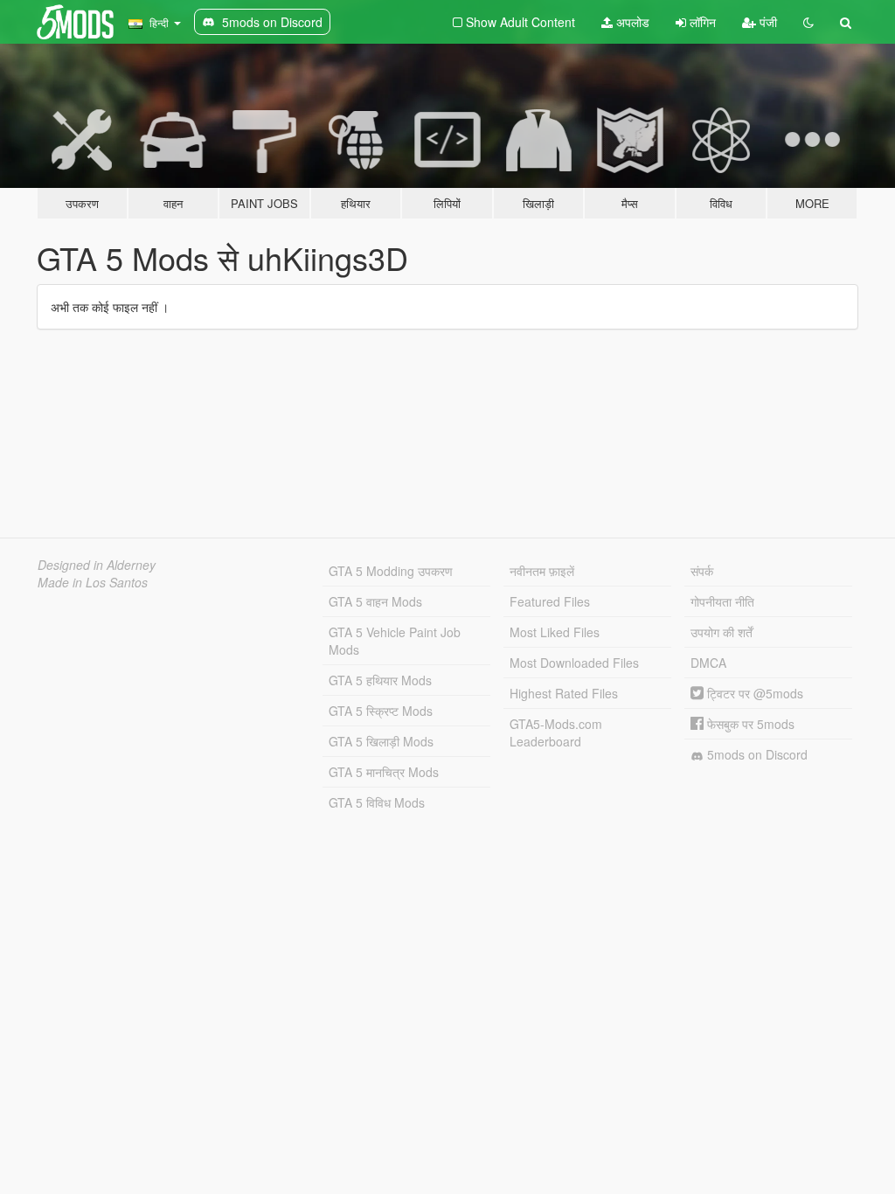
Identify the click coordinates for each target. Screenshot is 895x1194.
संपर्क (701, 571)
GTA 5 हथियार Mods (380, 680)
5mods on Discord (756, 754)
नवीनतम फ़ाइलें (542, 571)
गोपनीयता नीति (722, 601)
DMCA (708, 662)
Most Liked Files (555, 632)
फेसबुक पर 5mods (749, 723)
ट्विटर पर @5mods (753, 693)
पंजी (766, 22)
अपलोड (631, 22)
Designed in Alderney (97, 564)
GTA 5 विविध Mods (377, 802)
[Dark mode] (808, 22)
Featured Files (550, 601)
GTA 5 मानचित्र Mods (384, 772)
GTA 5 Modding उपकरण (391, 571)
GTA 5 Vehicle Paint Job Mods (395, 640)
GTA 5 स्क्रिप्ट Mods (381, 710)
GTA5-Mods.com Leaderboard (556, 732)
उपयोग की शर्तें (721, 632)
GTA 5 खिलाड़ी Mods (381, 741)
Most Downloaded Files (574, 662)
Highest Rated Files (564, 693)
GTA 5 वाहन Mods (375, 601)
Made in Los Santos (93, 582)
